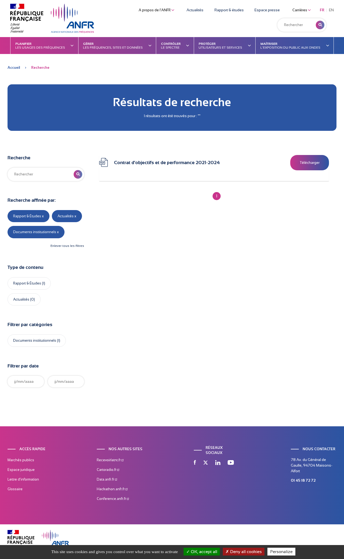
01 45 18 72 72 (303, 480)
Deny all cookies (245, 551)
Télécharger (310, 162)
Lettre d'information (23, 479)
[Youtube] (231, 463)
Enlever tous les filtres (67, 246)
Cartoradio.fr (107, 470)
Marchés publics (21, 460)
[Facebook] (195, 463)
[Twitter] (205, 463)
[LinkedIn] (217, 463)
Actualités (195, 10)
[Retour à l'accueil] (72, 18)
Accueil (14, 68)
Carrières (300, 10)
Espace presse (267, 10)
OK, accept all (203, 551)
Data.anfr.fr (106, 479)
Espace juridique (21, 470)
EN (331, 10)
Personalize (281, 551)
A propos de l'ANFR (155, 10)
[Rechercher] (320, 25)
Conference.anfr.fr (112, 499)
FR (322, 10)
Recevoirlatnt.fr (109, 460)
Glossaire (15, 489)
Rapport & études (229, 10)
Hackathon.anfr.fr (111, 489)
